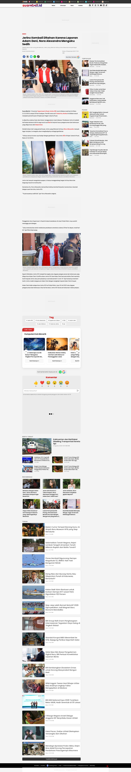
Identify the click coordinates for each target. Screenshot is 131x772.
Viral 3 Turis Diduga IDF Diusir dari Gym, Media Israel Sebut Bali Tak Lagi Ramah (71, 467)
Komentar (51, 377)
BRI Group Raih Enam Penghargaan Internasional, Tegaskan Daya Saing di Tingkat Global (62, 623)
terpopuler (86, 59)
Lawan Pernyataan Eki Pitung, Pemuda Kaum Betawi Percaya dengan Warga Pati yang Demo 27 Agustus (98, 81)
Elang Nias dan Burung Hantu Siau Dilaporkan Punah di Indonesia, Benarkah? (60, 576)
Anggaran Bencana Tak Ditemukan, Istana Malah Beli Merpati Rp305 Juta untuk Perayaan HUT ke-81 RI (99, 100)
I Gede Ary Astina (61, 113)
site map (92, 765)
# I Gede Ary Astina (54, 324)
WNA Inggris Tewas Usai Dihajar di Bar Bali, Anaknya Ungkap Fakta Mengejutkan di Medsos (62, 685)
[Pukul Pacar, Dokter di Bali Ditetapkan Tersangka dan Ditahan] (33, 739)
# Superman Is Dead (54, 320)
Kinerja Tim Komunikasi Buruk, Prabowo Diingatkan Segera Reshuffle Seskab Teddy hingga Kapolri (98, 63)
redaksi (36, 765)
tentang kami (53, 765)
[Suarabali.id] (32, 6)
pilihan (84, 110)
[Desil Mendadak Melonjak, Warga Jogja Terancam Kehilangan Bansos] (85, 75)
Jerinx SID (53, 111)
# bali (63, 324)
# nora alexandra (40, 320)
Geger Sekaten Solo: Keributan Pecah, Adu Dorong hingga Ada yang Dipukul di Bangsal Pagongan (98, 123)
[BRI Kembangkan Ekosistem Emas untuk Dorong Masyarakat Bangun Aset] (33, 676)
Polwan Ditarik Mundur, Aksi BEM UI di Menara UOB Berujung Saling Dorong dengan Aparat (99, 142)
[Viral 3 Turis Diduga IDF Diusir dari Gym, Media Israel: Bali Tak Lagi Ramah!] (58, 462)
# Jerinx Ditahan (41, 324)
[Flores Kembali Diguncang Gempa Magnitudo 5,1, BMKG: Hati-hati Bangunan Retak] (33, 567)
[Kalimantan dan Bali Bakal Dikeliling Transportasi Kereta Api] (36, 446)
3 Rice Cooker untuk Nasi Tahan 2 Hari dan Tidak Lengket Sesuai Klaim (98, 91)
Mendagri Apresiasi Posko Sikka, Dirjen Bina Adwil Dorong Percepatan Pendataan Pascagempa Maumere (62, 748)
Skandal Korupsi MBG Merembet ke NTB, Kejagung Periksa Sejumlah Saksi (62, 638)
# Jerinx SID (29, 320)
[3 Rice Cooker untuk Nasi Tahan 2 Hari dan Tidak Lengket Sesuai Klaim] (85, 94)
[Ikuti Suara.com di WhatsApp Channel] (60, 372)
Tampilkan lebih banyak (51, 759)
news (91, 76)
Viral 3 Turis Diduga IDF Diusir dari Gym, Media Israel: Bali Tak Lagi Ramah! (71, 458)
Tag (51, 317)
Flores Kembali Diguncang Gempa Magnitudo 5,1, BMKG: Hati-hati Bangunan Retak (60, 560)
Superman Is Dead (43, 111)
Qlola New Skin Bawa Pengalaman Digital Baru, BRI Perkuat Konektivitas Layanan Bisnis (61, 654)
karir (60, 765)
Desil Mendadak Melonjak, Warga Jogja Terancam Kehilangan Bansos (98, 72)
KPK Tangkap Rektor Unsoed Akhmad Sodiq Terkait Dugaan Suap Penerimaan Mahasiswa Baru (99, 114)
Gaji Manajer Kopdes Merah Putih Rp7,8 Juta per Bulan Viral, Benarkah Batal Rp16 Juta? (99, 151)
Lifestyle (63, 5)
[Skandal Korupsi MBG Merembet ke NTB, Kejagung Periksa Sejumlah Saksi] (33, 645)
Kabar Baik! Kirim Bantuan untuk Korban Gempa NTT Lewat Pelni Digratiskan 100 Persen (59, 591)
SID (64, 135)
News (53, 5)
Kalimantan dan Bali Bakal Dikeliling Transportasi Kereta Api (66, 441)
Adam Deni (38, 124)
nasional (92, 66)
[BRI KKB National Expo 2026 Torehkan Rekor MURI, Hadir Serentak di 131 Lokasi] (33, 707)
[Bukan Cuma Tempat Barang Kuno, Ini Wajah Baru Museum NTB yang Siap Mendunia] (33, 535)
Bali (49, 122)
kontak (43, 765)
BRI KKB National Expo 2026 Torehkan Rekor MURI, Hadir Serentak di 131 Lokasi (62, 701)
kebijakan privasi (83, 765)
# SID (63, 320)
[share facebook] (24, 57)
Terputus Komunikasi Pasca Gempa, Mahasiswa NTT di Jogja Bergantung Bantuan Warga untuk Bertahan (99, 133)
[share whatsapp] (35, 57)
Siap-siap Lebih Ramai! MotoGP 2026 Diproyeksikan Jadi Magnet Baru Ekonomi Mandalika (61, 607)
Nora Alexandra (69, 129)
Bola (72, 5)
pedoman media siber (69, 765)
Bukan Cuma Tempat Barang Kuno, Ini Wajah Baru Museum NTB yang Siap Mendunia (62, 529)
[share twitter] (27, 57)
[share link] (38, 57)
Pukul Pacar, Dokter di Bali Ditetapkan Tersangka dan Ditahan (62, 732)
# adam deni (72, 320)
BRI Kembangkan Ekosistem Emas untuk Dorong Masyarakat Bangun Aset (61, 670)
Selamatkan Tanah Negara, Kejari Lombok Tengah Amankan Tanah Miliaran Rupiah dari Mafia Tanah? (60, 544)
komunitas (92, 94)
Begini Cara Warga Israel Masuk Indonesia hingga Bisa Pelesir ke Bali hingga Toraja (41, 467)
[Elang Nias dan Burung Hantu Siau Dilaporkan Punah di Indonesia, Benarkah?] (33, 582)
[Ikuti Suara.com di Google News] (63, 372)
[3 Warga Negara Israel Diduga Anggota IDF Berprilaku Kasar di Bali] (33, 723)
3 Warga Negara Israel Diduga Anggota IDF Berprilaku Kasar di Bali (61, 717)
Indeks (80, 5)
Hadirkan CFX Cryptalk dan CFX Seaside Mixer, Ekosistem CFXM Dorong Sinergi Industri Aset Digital (42, 458)
